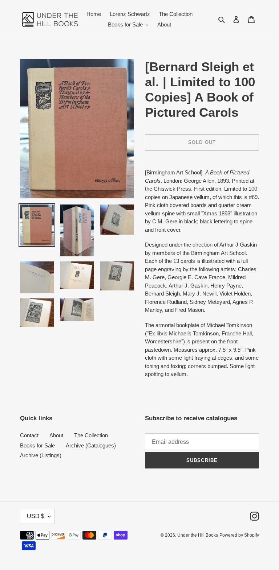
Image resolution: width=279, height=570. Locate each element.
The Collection (91, 435)
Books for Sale (37, 445)
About (56, 435)
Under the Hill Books (197, 535)
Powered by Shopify (239, 535)
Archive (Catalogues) (91, 445)
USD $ (35, 516)
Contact (29, 435)
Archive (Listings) (40, 455)
